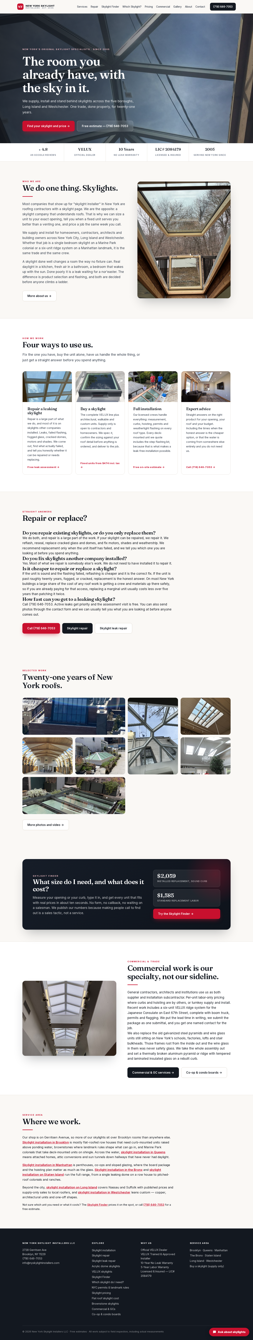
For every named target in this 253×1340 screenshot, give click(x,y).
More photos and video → (45, 825)
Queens (208, 1250)
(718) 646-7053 (223, 6)
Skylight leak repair (113, 628)
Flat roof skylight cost (105, 1298)
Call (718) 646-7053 (41, 628)
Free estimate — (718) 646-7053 (105, 126)
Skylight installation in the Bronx (118, 1170)
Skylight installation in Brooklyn (45, 1142)
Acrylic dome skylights (106, 1266)
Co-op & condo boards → (204, 1072)
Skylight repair (77, 628)
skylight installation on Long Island (71, 1187)
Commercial (163, 6)
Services (82, 6)
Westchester (214, 1260)
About (188, 6)
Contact (200, 6)
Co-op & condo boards (106, 1314)
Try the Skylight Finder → (176, 914)
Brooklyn (195, 1250)
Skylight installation (104, 1250)
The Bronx (196, 1255)
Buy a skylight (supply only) (207, 1266)
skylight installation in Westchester (104, 1192)
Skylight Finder (110, 6)
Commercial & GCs (103, 1309)
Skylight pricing (101, 1292)
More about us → (39, 296)
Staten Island (213, 1255)
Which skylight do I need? (108, 1282)
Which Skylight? (132, 6)
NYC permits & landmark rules (110, 1287)
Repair (94, 6)
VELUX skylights (102, 1271)
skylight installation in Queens (143, 1152)
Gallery (177, 6)
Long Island (197, 1260)
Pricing (149, 6)
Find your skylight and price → (48, 126)
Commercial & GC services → (153, 1072)
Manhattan (221, 1250)
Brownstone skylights (105, 1303)
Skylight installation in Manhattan (47, 1165)
